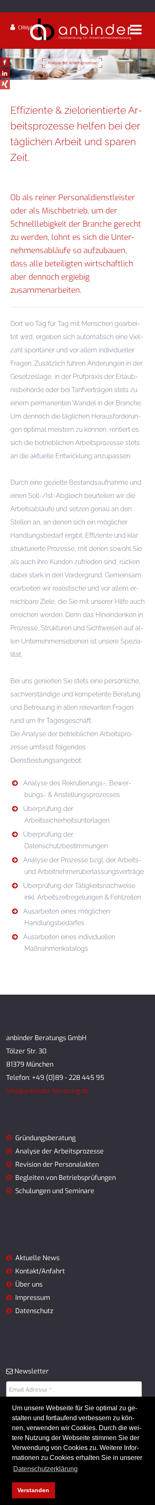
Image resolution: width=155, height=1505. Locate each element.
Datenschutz (34, 1310)
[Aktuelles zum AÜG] (9, 1284)
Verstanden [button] (33, 1490)
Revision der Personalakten (57, 1164)
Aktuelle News (36, 1258)
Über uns (29, 1284)
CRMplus (28, 27)
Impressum (32, 1297)
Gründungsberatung (44, 1138)
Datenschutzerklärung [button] (45, 1468)
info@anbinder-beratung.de (47, 1090)
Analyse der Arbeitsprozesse (59, 1151)
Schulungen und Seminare (54, 1191)
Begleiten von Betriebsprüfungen (65, 1177)
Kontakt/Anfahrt (39, 1271)
